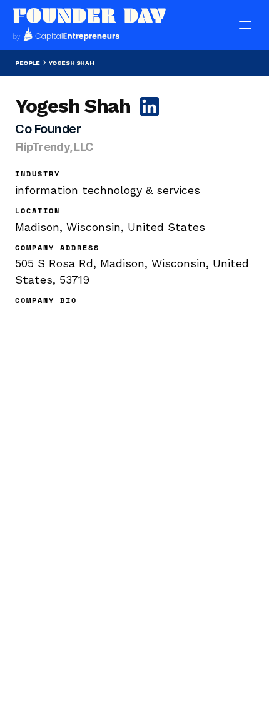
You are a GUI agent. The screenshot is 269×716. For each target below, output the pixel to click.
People (27, 62)
